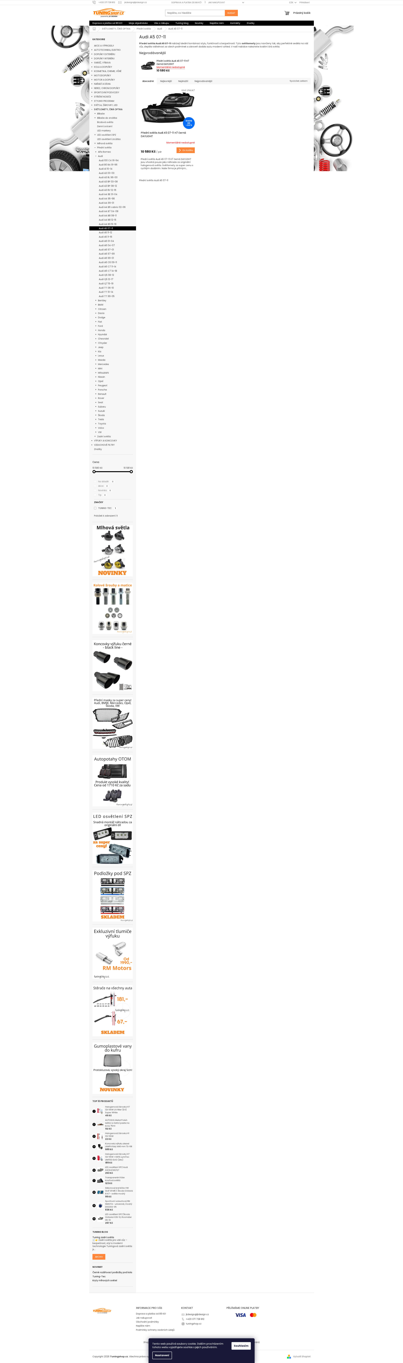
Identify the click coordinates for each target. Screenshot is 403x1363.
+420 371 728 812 (195, 1319)
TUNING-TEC (107, 508)
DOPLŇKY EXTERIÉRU (104, 54)
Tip (102, 495)
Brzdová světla (105, 122)
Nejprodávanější (203, 81)
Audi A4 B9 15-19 (107, 224)
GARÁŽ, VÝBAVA (102, 62)
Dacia (101, 313)
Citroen (102, 309)
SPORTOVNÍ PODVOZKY (106, 92)
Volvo (101, 428)
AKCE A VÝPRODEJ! (104, 45)
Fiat (100, 321)
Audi (100, 156)
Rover (101, 398)
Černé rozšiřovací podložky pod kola (112, 1272)
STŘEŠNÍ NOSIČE (102, 96)
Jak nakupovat (216, 2)
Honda (101, 330)
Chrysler (102, 343)
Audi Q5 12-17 (106, 279)
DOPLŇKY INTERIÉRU (104, 58)
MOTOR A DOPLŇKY (104, 79)
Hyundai (102, 334)
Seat (100, 402)
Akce (103, 486)
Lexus (101, 355)
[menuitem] (107, 23)
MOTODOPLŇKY (102, 75)
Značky (98, 449)
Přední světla (104, 147)
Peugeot (102, 385)
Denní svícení (104, 126)
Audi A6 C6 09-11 (108, 262)
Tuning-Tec (99, 1276)
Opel (100, 381)
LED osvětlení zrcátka (109, 139)
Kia (99, 351)
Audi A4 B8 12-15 (107, 219)
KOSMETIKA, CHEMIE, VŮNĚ (107, 71)
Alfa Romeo (104, 151)
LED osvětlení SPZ (106, 134)
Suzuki (101, 411)
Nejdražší (183, 81)
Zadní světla (104, 436)
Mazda (101, 360)
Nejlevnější (166, 81)
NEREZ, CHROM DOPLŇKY (107, 88)
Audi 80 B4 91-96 (108, 164)
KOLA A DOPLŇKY (103, 66)
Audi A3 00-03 (106, 173)
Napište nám (143, 1325)
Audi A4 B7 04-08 (108, 211)
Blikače (101, 113)
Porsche (102, 389)
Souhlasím (241, 1346)
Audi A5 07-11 (106, 228)
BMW (100, 304)
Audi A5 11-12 (105, 232)
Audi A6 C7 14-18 (108, 270)
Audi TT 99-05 (106, 296)
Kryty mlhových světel (104, 1280)
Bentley (102, 300)
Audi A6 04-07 (107, 245)
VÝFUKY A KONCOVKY (105, 440)
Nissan (101, 376)
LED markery (104, 130)
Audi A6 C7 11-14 (107, 266)
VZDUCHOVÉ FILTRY (104, 444)
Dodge (101, 317)
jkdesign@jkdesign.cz (197, 1314)
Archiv (99, 1256)
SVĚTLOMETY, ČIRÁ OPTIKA (108, 109)
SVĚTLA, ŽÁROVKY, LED (105, 105)
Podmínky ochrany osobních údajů (155, 1329)
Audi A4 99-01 (106, 202)
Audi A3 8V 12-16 (107, 190)
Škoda (101, 415)
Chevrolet (103, 338)
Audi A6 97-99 (107, 253)
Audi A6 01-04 (106, 241)
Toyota (102, 423)
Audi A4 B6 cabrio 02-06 (112, 207)
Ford (100, 326)
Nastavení (162, 1355)
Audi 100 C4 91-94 (109, 160)
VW (100, 432)
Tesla (101, 419)
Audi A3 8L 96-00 (108, 177)
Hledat (231, 13)
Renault (102, 394)
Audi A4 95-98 (107, 198)
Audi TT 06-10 (106, 287)
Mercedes (103, 364)
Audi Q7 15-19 (106, 283)
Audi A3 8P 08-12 (108, 185)
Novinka (104, 490)
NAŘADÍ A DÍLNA (102, 83)
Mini (100, 368)
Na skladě (105, 481)
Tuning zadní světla (103, 1237)
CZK (291, 2)
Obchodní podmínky (147, 1321)
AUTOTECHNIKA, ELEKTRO (107, 50)
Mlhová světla (104, 143)
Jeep (100, 347)
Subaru (102, 406)
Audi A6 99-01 (106, 258)
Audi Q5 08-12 (106, 275)
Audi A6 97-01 (106, 249)
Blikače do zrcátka (107, 118)
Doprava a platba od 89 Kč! (186, 2)
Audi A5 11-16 (105, 236)
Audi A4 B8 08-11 (108, 215)
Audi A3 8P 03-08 (108, 181)
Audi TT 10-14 (106, 292)
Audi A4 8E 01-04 (108, 194)
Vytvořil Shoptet (302, 1356)
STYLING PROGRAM (104, 101)
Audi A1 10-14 (105, 168)
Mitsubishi (103, 372)
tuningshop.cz (193, 1323)
